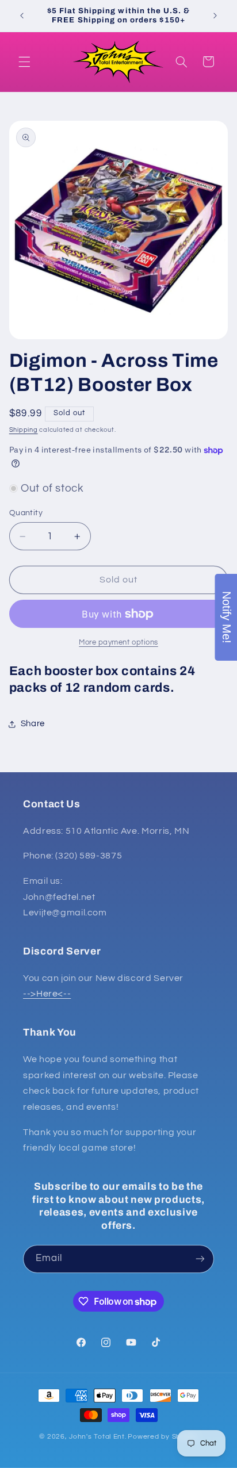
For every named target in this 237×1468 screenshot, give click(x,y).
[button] (24, 61)
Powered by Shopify (162, 1436)
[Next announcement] (215, 15)
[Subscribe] (200, 1259)
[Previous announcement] (22, 15)
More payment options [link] (118, 642)
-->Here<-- (47, 993)
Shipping (23, 430)
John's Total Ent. (98, 1436)
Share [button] (33, 723)
